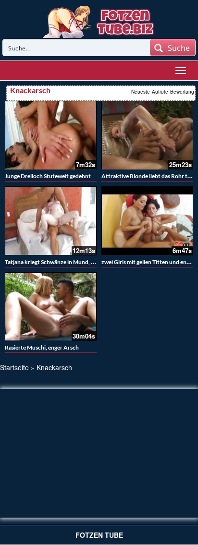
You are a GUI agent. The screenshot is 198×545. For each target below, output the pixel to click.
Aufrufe (160, 91)
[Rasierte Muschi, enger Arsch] (51, 306)
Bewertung (182, 91)
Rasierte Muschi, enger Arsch (42, 347)
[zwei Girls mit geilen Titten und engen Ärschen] (147, 220)
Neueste (140, 91)
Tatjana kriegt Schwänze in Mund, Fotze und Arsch (69, 262)
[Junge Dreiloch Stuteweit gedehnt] (51, 135)
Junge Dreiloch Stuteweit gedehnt (48, 176)
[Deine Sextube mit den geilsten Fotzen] (99, 20)
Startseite (14, 367)
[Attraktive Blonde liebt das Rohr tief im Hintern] (147, 135)
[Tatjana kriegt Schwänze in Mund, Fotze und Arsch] (51, 220)
